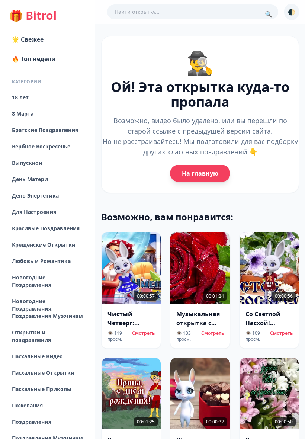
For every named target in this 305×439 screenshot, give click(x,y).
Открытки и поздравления (31, 336)
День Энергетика (35, 195)
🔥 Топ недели (34, 59)
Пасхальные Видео (37, 356)
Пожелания (27, 405)
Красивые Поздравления (46, 228)
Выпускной (27, 162)
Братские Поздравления (45, 130)
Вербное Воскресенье (41, 146)
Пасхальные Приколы (41, 388)
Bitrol (33, 15)
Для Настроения (34, 211)
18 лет (20, 97)
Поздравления (31, 421)
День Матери (30, 179)
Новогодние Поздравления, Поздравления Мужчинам (47, 309)
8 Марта (22, 113)
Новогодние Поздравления (31, 281)
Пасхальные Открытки (43, 372)
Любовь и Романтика (41, 261)
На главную (200, 173)
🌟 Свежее (28, 39)
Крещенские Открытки (44, 244)
